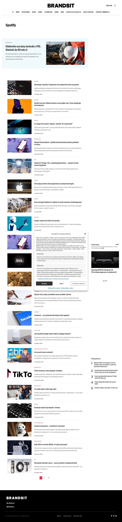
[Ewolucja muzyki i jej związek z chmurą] (19, 410)
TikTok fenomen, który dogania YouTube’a (48, 371)
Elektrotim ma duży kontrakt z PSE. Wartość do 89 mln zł (23, 48)
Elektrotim (9, 42)
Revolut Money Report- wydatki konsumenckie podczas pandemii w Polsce (56, 143)
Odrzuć (62, 283)
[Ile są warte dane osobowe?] (19, 355)
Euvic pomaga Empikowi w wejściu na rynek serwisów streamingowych (58, 202)
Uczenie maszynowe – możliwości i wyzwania (49, 426)
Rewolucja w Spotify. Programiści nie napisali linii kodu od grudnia (56, 84)
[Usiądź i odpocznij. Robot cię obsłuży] (19, 223)
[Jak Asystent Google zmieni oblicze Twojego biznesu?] (19, 337)
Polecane (95, 244)
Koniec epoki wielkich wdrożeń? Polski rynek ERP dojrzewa (106, 377)
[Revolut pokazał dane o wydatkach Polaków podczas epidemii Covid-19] (19, 242)
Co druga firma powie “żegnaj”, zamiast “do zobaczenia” (53, 124)
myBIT (117, 244)
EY (35, 459)
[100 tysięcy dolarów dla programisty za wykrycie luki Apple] (19, 186)
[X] (113, 515)
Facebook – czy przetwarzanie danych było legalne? (51, 315)
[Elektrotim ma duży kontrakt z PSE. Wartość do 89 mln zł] (65, 53)
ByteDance (37, 367)
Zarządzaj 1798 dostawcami (45, 278)
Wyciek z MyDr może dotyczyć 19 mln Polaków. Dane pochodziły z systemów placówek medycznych (105, 365)
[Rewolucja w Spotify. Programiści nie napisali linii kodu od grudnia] (19, 88)
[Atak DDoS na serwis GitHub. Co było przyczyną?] (19, 447)
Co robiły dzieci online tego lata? (45, 389)
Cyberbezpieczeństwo (41, 349)
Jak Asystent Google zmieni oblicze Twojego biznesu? (52, 334)
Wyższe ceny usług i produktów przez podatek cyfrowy (52, 294)
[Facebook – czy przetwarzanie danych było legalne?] (19, 318)
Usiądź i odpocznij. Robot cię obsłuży (47, 220)
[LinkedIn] (116, 515)
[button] (85, 234)
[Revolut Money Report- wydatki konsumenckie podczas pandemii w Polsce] (19, 145)
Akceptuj (44, 283)
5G (35, 159)
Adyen (36, 120)
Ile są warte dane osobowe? (43, 352)
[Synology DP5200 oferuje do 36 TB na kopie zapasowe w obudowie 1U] (105, 259)
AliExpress (37, 139)
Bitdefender (38, 441)
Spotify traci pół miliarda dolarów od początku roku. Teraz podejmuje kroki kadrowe (57, 104)
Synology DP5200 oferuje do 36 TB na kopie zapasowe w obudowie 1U (104, 271)
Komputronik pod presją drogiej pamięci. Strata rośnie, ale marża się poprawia (106, 371)
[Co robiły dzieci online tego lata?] (19, 392)
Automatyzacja (38, 422)
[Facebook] (111, 515)
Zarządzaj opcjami (78, 283)
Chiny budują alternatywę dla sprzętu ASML (105, 383)
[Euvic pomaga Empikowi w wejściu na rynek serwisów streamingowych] (19, 205)
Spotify (36, 81)
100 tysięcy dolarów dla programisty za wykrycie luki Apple (54, 184)
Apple (36, 180)
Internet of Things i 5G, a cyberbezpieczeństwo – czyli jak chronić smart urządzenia (56, 164)
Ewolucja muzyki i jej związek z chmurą (47, 407)
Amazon (36, 291)
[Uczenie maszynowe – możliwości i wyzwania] (19, 429)
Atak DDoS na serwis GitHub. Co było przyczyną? (50, 444)
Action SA (37, 330)
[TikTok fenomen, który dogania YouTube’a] (19, 373)
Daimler (36, 217)
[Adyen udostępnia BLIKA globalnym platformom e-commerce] (19, 260)
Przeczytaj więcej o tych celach (61, 278)
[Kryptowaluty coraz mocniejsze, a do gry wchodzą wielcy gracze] (19, 279)
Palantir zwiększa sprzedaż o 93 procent (106, 388)
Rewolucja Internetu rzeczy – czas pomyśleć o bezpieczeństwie (55, 463)
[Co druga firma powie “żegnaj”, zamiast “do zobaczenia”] (19, 127)
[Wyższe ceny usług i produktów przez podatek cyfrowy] (19, 297)
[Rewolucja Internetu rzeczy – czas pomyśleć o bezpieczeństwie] (19, 466)
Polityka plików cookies (54, 288)
